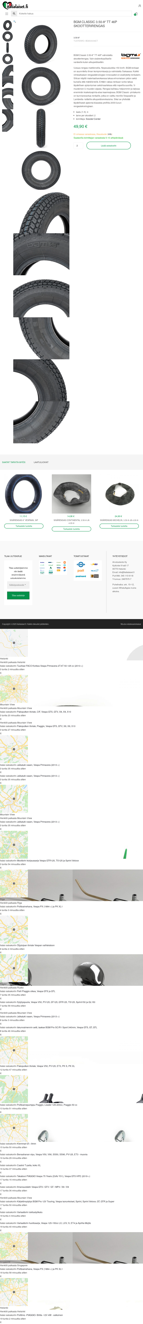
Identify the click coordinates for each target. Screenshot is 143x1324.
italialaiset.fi (21, 624)
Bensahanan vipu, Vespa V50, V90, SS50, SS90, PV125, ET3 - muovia (52, 1154)
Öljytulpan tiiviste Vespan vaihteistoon (36, 945)
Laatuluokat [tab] (41, 462)
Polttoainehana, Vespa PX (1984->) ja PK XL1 (40, 906)
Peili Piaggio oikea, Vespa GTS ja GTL (36, 991)
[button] (14, 21)
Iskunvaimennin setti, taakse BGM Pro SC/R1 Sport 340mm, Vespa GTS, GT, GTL (57, 1027)
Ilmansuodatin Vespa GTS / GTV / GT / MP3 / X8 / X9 (43, 1186)
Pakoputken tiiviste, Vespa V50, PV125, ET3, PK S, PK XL (46, 1066)
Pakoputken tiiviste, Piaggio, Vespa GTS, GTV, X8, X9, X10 (46, 726)
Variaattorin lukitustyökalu (29, 1212)
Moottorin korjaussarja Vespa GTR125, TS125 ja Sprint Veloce (48, 860)
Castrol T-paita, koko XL (29, 1165)
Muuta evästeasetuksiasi (131, 624)
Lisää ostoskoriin (108, 145)
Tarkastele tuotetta (24, 526)
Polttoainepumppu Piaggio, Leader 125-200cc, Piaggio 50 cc (47, 1104)
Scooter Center (93, 118)
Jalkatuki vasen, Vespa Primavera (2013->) (38, 764)
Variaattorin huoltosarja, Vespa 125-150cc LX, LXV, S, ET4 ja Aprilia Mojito (54, 1223)
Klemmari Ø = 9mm (26, 1143)
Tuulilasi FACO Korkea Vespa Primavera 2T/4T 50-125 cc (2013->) (50, 665)
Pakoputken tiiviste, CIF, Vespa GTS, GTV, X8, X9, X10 (44, 711)
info (110, 134)
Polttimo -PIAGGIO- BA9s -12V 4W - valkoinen (40, 1315)
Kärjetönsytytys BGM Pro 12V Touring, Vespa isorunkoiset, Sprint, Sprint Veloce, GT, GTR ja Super (65, 1201)
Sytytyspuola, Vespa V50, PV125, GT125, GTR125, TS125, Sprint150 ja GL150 (56, 1002)
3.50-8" (77, 37)
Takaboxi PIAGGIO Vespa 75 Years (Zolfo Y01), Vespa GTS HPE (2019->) (53, 1176)
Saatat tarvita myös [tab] (13, 462)
